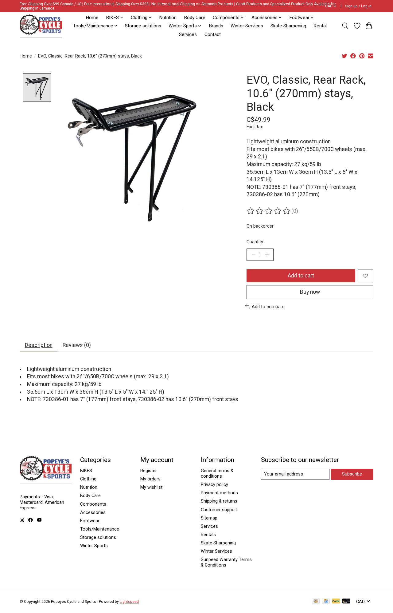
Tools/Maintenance (99, 529)
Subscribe (352, 474)
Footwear (89, 520)
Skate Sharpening (288, 26)
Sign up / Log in (358, 6)
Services (188, 34)
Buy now (310, 292)
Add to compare (268, 306)
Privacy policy (214, 484)
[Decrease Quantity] (253, 254)
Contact (212, 34)
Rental (320, 26)
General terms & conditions (217, 473)
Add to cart (301, 276)
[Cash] (316, 601)
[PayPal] (336, 601)
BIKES (86, 470)
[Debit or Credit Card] (346, 601)
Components (93, 504)
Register (148, 470)
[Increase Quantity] (267, 254)
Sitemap (209, 518)
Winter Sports (94, 545)
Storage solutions (143, 26)
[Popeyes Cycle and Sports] (41, 26)
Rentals (208, 534)
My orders (150, 479)
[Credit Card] (326, 601)
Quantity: (255, 242)
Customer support (219, 509)
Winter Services (247, 26)
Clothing (88, 479)
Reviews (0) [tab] (77, 345)
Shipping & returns (219, 501)
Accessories (93, 512)
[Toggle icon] (345, 25)
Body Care (194, 17)
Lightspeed (129, 601)
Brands (216, 26)
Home (92, 17)
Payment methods (219, 493)
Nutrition (168, 17)
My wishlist (151, 487)
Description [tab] (39, 345)
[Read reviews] (269, 211)
